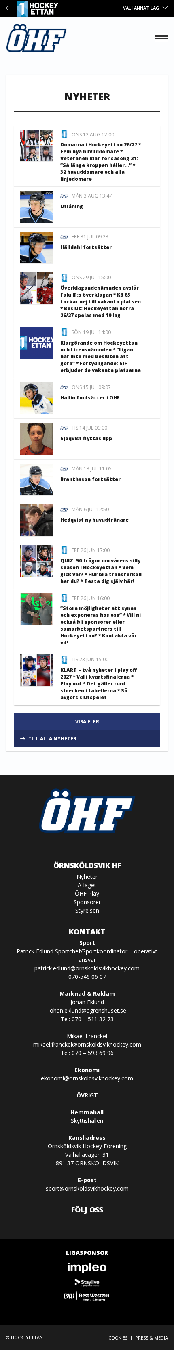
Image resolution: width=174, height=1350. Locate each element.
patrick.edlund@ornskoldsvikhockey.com (87, 968)
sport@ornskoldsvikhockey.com (87, 1188)
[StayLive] (87, 1282)
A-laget (87, 885)
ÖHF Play (87, 893)
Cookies (117, 1338)
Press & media (151, 1338)
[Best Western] (87, 1296)
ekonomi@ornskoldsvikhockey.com (87, 1078)
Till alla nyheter (52, 738)
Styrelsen (87, 910)
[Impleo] (87, 1268)
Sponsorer (87, 902)
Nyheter (87, 876)
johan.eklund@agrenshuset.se (87, 1010)
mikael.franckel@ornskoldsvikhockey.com (87, 1044)
